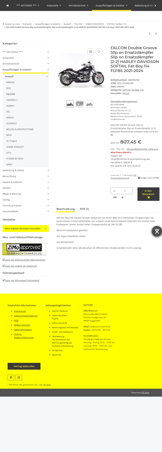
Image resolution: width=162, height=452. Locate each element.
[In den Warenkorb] (59, 44)
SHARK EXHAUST (15, 146)
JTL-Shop (145, 392)
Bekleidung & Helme (13, 170)
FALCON (10, 94)
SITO (8, 152)
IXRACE (10, 117)
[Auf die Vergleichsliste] (90, 51)
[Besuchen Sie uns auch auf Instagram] (18, 377)
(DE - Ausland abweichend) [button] (124, 176)
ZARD (9, 164)
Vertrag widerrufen (24, 366)
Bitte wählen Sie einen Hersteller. (23, 228)
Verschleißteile (10, 211)
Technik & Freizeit (12, 205)
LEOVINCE (11, 123)
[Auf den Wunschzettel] (98, 51)
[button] (153, 5)
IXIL (8, 111)
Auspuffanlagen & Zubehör (17, 69)
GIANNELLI (12, 99)
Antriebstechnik (11, 63)
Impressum (20, 311)
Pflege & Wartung (12, 193)
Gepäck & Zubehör (12, 182)
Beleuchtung (9, 176)
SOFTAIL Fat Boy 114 (132, 89)
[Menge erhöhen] (122, 197)
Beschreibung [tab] (65, 209)
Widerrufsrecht (22, 325)
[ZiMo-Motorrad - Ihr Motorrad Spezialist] (8, 5)
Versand (46, 384)
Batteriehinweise (23, 329)
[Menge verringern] (114, 191)
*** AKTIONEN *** (13, 51)
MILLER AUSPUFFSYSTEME (20, 129)
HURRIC (10, 105)
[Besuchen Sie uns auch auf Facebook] (11, 377)
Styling (6, 199)
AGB (16, 320)
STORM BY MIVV (14, 158)
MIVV (9, 135)
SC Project (11, 140)
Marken (7, 187)
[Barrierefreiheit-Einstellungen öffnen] (157, 231)
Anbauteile (8, 57)
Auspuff (9, 76)
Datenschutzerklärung (25, 315)
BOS (8, 88)
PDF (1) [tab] (84, 209)
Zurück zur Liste (12, 24)
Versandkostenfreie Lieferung (142, 149)
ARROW (10, 82)
